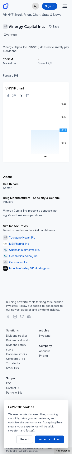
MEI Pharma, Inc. (19, 243)
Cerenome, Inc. (18, 262)
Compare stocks (16, 354)
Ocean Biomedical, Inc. (23, 256)
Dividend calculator (18, 340)
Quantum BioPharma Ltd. (24, 249)
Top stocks (13, 363)
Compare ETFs (15, 358)
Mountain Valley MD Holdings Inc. (30, 268)
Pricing (43, 355)
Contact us (13, 388)
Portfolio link (14, 392)
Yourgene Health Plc (22, 237)
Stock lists (12, 368)
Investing (44, 335)
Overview (10, 35)
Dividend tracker (16, 335)
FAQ (8, 383)
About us (44, 351)
